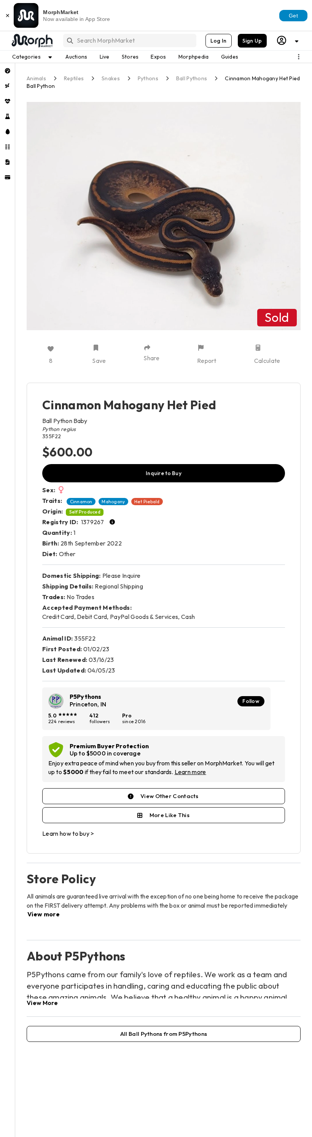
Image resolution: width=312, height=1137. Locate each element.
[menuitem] (7, 70)
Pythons (148, 78)
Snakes (111, 78)
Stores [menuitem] (130, 57)
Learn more (190, 772)
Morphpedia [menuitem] (193, 57)
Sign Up (252, 40)
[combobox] (129, 40)
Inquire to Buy (163, 473)
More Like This (169, 815)
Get (293, 16)
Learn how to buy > (68, 833)
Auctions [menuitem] (76, 57)
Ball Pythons (191, 78)
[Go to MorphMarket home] (32, 41)
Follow (250, 701)
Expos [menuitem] (158, 57)
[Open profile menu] (288, 40)
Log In (218, 40)
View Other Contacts (169, 796)
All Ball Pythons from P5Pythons (163, 1033)
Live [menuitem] (105, 57)
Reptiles (74, 78)
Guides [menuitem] (230, 57)
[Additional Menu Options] (299, 57)
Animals (36, 78)
